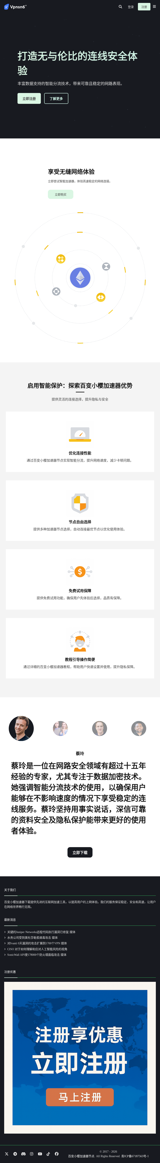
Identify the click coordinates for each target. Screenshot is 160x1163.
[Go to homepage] (15, 7)
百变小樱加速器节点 (81, 1156)
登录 (131, 7)
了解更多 (56, 98)
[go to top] (148, 1148)
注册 (144, 7)
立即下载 (80, 853)
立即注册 (29, 98)
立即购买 (60, 194)
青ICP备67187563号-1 (135, 1156)
